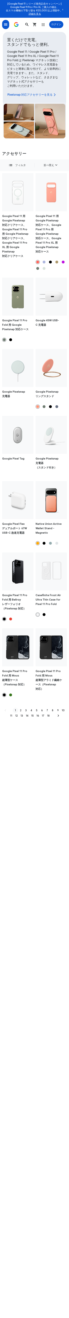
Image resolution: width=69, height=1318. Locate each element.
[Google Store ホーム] (16, 24)
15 (32, 715)
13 (22, 715)
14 (27, 715)
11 (11, 715)
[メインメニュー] (5, 24)
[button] (27, 24)
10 (63, 710)
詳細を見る (35, 13)
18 (48, 715)
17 (43, 715)
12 (16, 715)
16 (37, 715)
